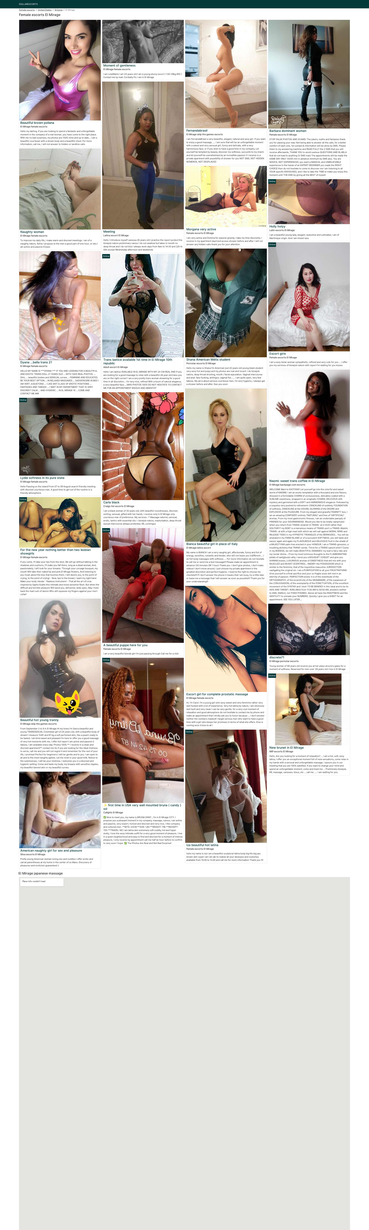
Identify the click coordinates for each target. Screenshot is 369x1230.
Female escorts (27, 9)
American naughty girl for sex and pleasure (51, 850)
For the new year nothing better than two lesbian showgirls (55, 551)
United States (45, 9)
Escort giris (277, 353)
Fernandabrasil (196, 130)
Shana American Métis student (208, 359)
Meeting (109, 231)
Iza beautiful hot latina (202, 845)
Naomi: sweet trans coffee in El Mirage (297, 481)
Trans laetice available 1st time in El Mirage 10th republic (137, 361)
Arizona (58, 9)
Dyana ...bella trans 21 (36, 362)
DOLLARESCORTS (28, 4)
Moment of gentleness (119, 65)
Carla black (111, 502)
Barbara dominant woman (287, 131)
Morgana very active (201, 229)
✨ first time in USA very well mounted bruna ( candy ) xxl (142, 807)
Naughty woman (32, 232)
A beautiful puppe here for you (125, 645)
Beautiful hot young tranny (39, 720)
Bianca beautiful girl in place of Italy (212, 544)
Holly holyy (277, 226)
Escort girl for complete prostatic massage (217, 694)
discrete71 (276, 657)
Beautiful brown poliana (37, 123)
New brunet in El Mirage (286, 747)
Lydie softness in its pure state (42, 478)
